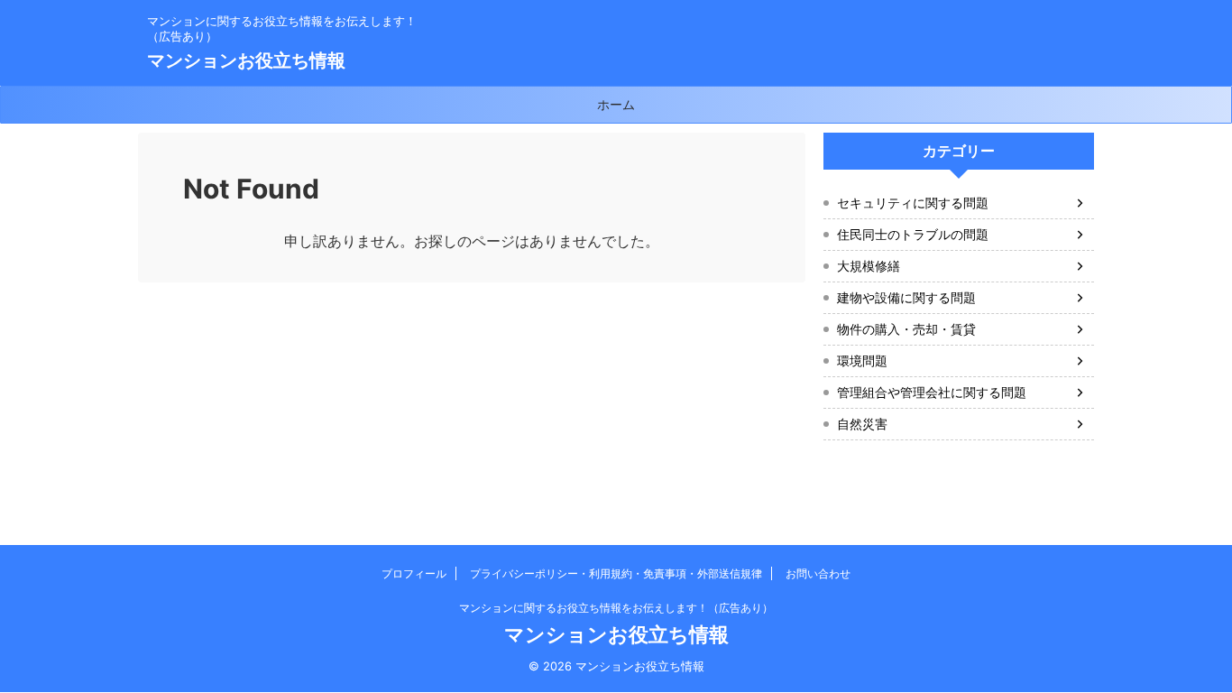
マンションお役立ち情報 (246, 60)
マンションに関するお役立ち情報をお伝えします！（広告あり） (616, 607)
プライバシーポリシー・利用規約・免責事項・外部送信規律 (616, 573)
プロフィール (414, 573)
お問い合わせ (818, 573)
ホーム (616, 104)
